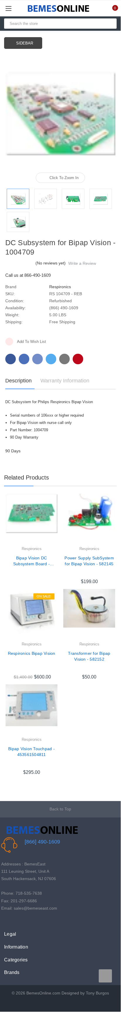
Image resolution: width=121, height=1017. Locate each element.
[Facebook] (10, 359)
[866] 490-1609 (42, 842)
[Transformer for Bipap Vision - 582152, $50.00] (89, 615)
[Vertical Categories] (15, 8)
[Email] (24, 359)
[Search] (110, 23)
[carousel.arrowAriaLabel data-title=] (105, 975)
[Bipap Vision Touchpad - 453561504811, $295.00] (31, 710)
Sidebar (24, 43)
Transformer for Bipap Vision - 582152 (89, 656)
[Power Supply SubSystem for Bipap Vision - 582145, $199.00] (89, 519)
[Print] (37, 359)
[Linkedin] (64, 359)
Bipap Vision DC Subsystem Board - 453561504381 (31, 561)
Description (18, 381)
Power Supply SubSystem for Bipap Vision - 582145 (89, 561)
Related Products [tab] (26, 477)
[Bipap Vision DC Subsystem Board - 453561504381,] (31, 519)
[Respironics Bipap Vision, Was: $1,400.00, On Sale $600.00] (31, 615)
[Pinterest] (78, 359)
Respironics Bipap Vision (31, 653)
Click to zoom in (64, 178)
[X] (51, 359)
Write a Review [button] (82, 263)
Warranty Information (64, 381)
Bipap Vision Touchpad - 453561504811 (31, 751)
